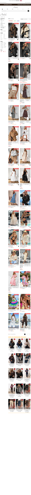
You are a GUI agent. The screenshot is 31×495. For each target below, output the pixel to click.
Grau (2, 48)
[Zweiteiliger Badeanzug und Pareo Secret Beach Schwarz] (25, 218)
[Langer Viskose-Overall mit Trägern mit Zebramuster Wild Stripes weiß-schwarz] (13, 112)
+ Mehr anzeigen (2, 27)
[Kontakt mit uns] (26, 2)
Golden (2, 47)
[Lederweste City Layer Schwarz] (25, 49)
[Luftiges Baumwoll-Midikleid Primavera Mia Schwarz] (25, 175)
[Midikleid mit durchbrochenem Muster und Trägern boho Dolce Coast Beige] (25, 256)
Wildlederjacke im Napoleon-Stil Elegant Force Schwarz (19, 379)
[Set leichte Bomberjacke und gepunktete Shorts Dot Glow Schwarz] (25, 197)
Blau (2, 43)
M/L (18, 226)
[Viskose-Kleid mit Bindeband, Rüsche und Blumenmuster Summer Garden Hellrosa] (13, 278)
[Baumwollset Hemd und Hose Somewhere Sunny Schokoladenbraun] (25, 320)
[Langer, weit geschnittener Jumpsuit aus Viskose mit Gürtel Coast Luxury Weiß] (13, 320)
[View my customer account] (17, 9)
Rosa (4, 44)
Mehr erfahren (17, 0)
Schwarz (5, 46)
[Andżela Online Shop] (3, 14)
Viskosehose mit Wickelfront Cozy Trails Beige (11, 410)
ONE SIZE (5, 38)
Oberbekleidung (3, 23)
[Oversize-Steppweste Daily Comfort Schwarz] (13, 49)
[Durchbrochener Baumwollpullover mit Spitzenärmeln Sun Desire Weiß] (13, 256)
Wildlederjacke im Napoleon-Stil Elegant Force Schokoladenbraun (11, 379)
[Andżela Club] (12, 9)
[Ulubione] (23, 9)
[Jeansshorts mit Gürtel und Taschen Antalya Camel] (13, 155)
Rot (4, 45)
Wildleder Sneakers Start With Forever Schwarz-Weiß (19, 364)
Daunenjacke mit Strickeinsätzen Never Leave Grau (19, 395)
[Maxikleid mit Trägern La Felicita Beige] (13, 218)
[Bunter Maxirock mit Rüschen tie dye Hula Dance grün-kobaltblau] (13, 301)
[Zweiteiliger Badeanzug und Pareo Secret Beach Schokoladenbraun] (13, 237)
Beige (2, 42)
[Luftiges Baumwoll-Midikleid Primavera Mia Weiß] (13, 175)
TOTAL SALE (2, 20)
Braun (2, 44)
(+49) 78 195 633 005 (4, 2)
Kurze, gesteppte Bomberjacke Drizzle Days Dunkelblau (19, 350)
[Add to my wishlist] (17, 35)
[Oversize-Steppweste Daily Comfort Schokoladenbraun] (13, 30)
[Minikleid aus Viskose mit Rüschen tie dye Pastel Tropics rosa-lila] (25, 278)
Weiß (4, 47)
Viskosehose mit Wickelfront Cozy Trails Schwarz (27, 394)
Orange (5, 43)
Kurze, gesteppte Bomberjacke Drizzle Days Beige (27, 350)
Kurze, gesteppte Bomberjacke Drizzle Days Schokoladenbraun (12, 365)
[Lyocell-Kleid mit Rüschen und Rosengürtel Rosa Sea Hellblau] (13, 197)
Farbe (2, 41)
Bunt (2, 45)
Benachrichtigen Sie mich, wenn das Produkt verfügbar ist (15, 57)
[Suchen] (28, 11)
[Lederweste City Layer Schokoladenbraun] (13, 71)
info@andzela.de (28, 2)
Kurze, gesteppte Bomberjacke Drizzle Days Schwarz (12, 350)
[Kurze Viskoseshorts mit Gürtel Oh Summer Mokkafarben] (13, 91)
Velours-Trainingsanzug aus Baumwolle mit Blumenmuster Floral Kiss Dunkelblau (27, 380)
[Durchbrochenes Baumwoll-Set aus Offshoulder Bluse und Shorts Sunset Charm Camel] (13, 133)
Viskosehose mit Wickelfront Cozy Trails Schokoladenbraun (27, 410)
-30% (1, 22)
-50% (1, 21)
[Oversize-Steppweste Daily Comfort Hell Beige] (25, 30)
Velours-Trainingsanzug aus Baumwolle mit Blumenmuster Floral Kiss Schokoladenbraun (12, 395)
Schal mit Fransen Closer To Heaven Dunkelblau (27, 364)
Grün (4, 42)
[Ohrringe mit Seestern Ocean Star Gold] (25, 301)
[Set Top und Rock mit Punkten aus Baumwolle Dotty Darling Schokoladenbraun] (25, 91)
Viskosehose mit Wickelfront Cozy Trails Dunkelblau (19, 410)
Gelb (2, 46)
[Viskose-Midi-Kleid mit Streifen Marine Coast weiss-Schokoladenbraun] (25, 112)
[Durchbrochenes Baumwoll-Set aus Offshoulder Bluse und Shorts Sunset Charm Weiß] (25, 133)
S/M (16, 226)
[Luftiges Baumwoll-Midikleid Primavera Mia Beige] (25, 155)
